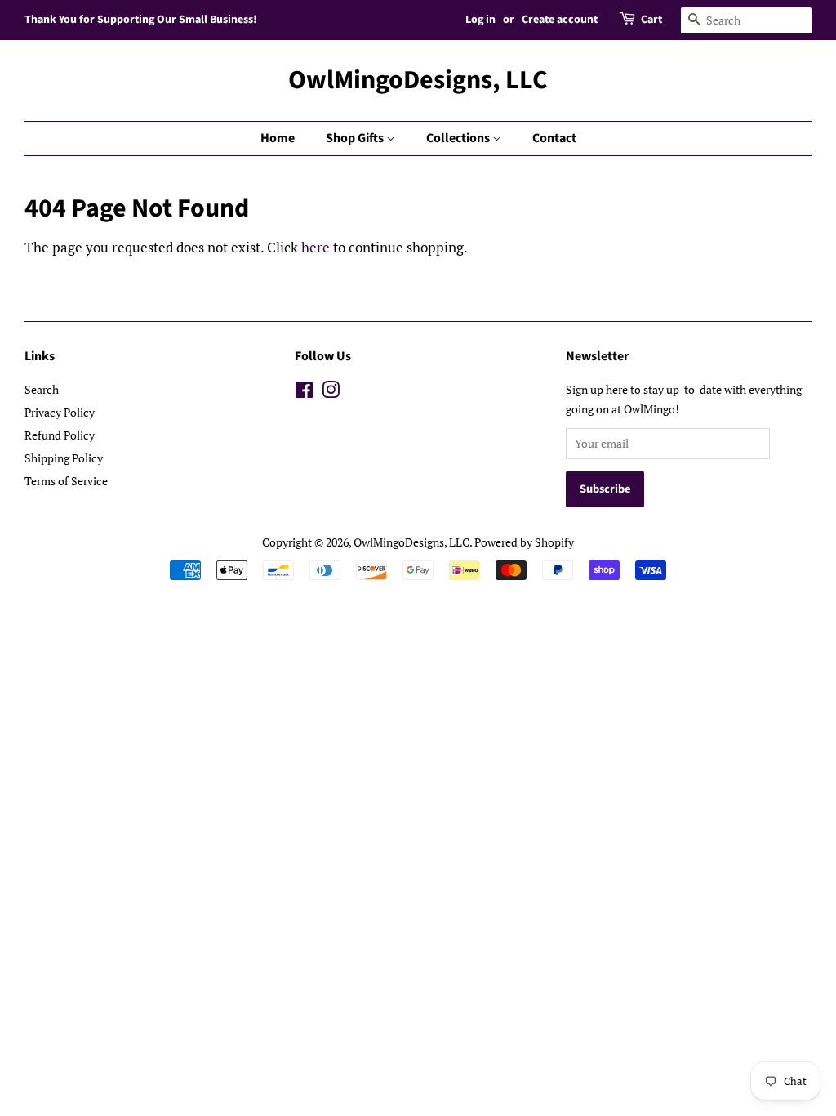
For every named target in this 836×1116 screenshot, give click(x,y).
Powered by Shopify (524, 542)
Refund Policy (59, 435)
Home (277, 138)
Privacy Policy (59, 412)
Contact (554, 138)
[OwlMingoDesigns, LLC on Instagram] (331, 392)
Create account (560, 19)
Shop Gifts (356, 138)
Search (41, 389)
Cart (651, 19)
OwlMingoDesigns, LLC (418, 80)
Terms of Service (66, 481)
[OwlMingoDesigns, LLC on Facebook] (304, 392)
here (315, 247)
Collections (459, 138)
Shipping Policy (63, 458)
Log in (480, 19)
